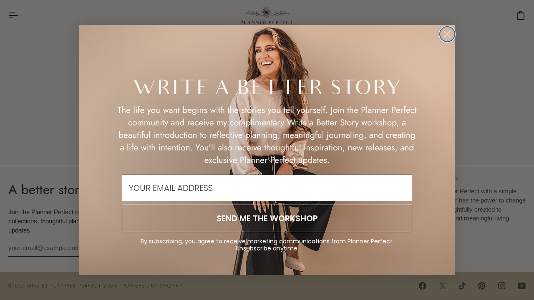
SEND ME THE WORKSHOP (267, 218)
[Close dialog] (447, 34)
